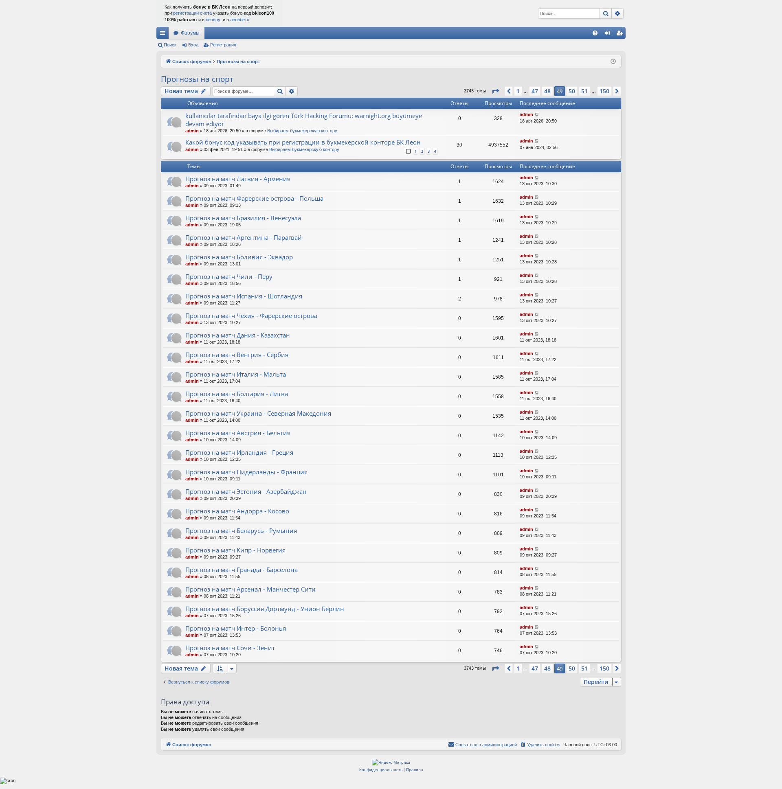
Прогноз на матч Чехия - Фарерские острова (251, 315)
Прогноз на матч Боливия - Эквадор (239, 257)
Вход (193, 44)
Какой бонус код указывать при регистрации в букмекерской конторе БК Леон (303, 142)
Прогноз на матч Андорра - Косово (237, 511)
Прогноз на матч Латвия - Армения (237, 179)
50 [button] (572, 91)
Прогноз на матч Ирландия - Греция (239, 452)
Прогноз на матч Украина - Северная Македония (258, 413)
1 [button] (518, 91)
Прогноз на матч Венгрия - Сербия (236, 355)
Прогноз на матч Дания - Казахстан (237, 335)
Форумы (190, 33)
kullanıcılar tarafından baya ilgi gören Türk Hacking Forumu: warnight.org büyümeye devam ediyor (303, 119)
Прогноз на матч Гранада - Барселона (241, 569)
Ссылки (164, 34)
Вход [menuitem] (609, 34)
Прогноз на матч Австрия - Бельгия (237, 433)
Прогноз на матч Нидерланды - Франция (246, 472)
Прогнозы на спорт (197, 79)
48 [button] (547, 91)
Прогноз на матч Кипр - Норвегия (235, 550)
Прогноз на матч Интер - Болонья (235, 628)
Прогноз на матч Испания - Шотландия (243, 296)
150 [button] (604, 91)
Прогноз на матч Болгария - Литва (236, 394)
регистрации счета (192, 13)
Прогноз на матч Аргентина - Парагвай (243, 237)
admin (192, 130)
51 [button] (584, 91)
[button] (495, 91)
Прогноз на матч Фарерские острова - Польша (254, 198)
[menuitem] (595, 33)
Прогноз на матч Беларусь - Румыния (241, 530)
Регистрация (223, 44)
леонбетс (239, 19)
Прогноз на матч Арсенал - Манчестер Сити (250, 589)
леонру (213, 19)
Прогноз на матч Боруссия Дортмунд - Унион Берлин (264, 609)
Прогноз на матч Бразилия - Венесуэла (243, 218)
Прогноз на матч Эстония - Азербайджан (246, 491)
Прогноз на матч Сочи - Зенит (230, 648)
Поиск (170, 44)
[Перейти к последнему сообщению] (537, 115)
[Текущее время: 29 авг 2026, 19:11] (613, 61)
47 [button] (535, 91)
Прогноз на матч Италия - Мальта (235, 374)
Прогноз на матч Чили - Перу (228, 276)
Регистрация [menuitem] (621, 34)
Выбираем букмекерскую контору (302, 130)
